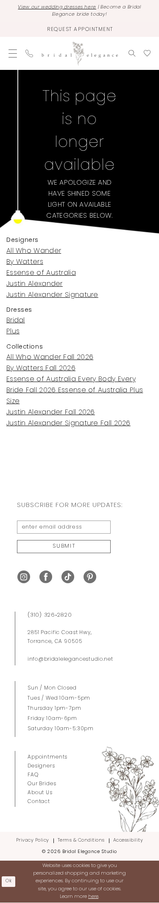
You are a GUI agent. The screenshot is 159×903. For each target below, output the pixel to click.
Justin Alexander (34, 284)
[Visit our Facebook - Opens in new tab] (46, 577)
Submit (64, 546)
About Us (40, 792)
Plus (13, 331)
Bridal (15, 320)
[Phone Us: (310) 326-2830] (29, 53)
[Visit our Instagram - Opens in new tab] (24, 577)
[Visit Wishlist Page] (147, 53)
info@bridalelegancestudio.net (70, 659)
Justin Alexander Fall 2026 (50, 412)
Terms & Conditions (81, 840)
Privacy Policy (32, 840)
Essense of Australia (41, 273)
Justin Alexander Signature (52, 295)
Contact (39, 801)
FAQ (33, 775)
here (93, 897)
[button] (12, 53)
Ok (9, 881)
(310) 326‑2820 (50, 615)
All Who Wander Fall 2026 (49, 357)
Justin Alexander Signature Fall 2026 (68, 423)
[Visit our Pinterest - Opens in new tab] (90, 577)
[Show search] (131, 53)
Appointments (47, 757)
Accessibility (128, 840)
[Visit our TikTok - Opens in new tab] (68, 577)
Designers (41, 766)
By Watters (24, 262)
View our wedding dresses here (57, 7)
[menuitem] (12, 53)
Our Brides (42, 784)
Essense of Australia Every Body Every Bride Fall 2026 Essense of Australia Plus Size (74, 390)
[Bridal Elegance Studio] (80, 54)
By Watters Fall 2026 (40, 368)
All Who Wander (33, 251)
